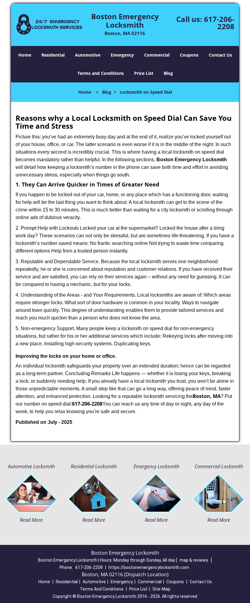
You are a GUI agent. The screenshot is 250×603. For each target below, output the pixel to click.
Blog (168, 73)
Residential (53, 55)
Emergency (122, 55)
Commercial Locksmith (219, 466)
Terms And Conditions (101, 589)
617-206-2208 (219, 22)
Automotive (87, 55)
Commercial (157, 55)
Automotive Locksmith (31, 466)
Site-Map (161, 589)
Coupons (189, 55)
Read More (31, 520)
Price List (143, 73)
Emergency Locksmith (156, 466)
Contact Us (220, 55)
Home (24, 55)
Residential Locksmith (94, 466)
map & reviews (194, 560)
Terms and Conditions (100, 73)
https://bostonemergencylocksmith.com (149, 567)
